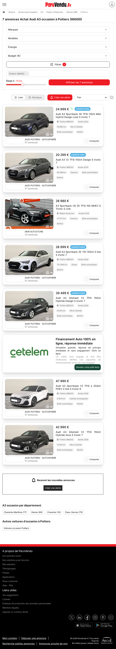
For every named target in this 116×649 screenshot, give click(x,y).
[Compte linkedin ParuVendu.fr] (79, 617)
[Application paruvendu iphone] (83, 625)
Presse (5, 572)
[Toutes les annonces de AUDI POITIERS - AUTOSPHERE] (14, 141)
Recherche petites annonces (18, 643)
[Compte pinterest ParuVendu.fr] (103, 617)
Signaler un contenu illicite (15, 612)
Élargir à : (14, 81)
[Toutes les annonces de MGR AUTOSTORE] (14, 233)
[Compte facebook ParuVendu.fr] (87, 617)
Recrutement (8, 564)
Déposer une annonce (33, 638)
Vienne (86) (37, 512)
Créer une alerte (62, 97)
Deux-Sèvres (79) (74, 512)
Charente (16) (54, 512)
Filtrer (60, 64)
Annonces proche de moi (53, 643)
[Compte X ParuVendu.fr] (71, 617)
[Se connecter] (112, 4)
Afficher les (79, 82)
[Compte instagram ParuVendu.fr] (95, 617)
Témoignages (9, 568)
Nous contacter (10, 581)
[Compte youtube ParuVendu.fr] (111, 617)
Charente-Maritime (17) (15, 512)
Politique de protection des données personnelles (26, 603)
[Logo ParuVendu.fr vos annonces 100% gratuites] (58, 8)
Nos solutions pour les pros (15, 560)
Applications (8, 577)
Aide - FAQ (7, 585)
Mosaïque (37, 97)
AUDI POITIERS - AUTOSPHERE (40, 139)
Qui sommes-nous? (11, 556)
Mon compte (9, 638)
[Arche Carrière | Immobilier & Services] (107, 640)
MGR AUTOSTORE (34, 231)
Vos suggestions (10, 595)
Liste (20, 97)
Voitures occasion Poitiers (16, 528)
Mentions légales (10, 607)
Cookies (6, 599)
